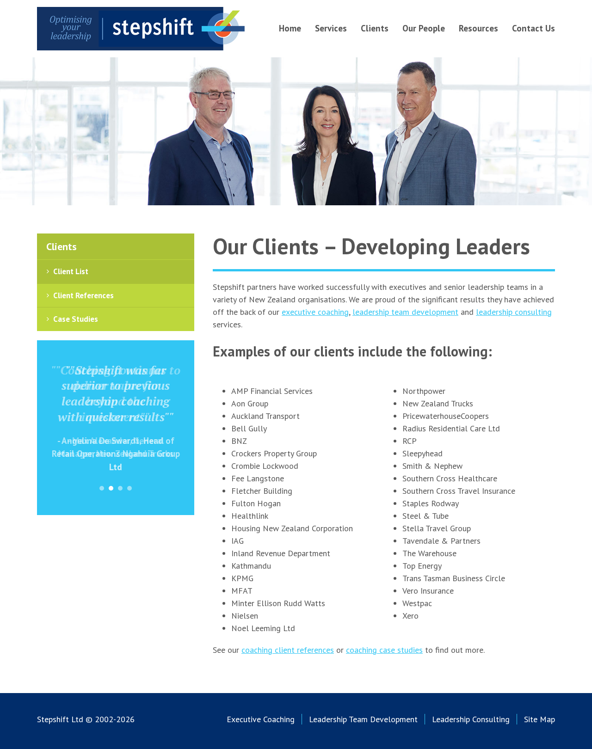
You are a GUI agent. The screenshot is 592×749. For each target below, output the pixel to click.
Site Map (539, 719)
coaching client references (287, 650)
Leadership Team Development (363, 719)
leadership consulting (514, 312)
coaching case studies (384, 650)
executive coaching (315, 312)
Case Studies (75, 319)
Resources (478, 28)
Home (290, 28)
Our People (423, 28)
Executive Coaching (261, 719)
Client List (70, 271)
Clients (374, 28)
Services (331, 28)
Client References (83, 295)
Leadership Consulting (471, 719)
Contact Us (533, 28)
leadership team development (405, 312)
